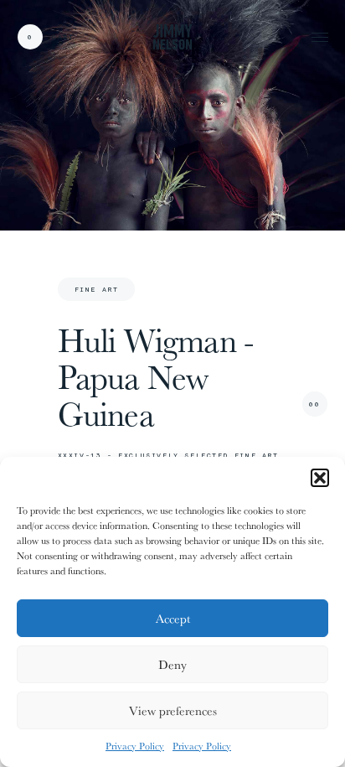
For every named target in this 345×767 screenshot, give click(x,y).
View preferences (173, 710)
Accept (173, 618)
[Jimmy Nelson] (172, 36)
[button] (320, 477)
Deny (172, 664)
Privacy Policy (135, 745)
